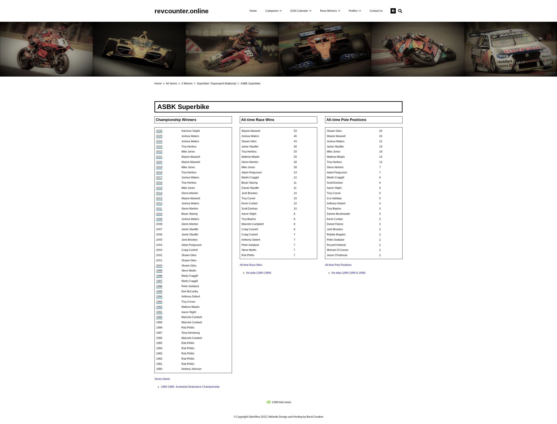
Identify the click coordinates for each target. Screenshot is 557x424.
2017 (159, 177)
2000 (159, 265)
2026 (159, 130)
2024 (159, 141)
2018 (159, 172)
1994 (159, 296)
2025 (159, 136)
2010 (159, 213)
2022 (159, 151)
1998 (159, 275)
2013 (159, 198)
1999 (159, 270)
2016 (159, 182)
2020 (159, 162)
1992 (159, 306)
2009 (159, 219)
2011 (159, 208)
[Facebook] (393, 10)
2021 (159, 156)
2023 (159, 146)
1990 (159, 317)
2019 (159, 167)
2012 (159, 203)
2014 (159, 193)
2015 (159, 187)
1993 (159, 301)
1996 (159, 286)
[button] (280, 11)
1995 (159, 291)
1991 (159, 312)
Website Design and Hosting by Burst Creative (296, 416)
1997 (159, 281)
